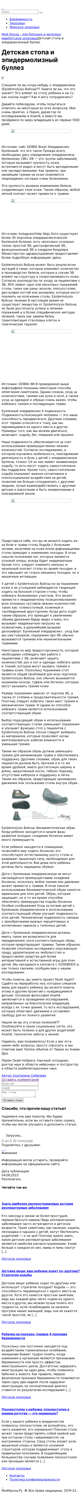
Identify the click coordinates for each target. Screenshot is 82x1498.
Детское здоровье (16, 1259)
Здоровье (17, 23)
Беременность (21, 19)
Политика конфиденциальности (35, 1479)
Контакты (17, 1475)
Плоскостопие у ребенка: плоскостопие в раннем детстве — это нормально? (35, 1411)
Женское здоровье (24, 27)
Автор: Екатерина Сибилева (24, 1075)
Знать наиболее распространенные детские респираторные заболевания (37, 1206)
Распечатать (11, 1179)
